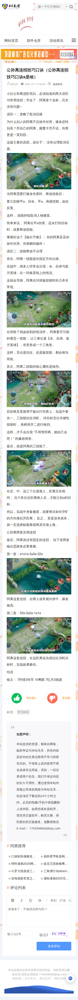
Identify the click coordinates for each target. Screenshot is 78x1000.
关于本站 (30, 978)
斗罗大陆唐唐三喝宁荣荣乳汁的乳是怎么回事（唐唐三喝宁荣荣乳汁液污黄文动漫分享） (24, 871)
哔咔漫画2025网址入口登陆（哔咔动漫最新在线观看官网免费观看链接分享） (24, 863)
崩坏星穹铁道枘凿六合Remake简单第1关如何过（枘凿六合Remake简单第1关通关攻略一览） (57, 856)
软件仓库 (34, 40)
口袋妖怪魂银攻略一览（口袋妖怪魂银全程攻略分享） (24, 856)
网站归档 (60, 978)
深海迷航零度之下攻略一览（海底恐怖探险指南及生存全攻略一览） (24, 878)
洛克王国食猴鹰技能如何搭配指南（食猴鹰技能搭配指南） (57, 863)
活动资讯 (56, 40)
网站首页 (11, 40)
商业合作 (45, 978)
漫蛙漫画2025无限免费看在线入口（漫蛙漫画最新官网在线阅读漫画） (57, 878)
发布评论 (54, 946)
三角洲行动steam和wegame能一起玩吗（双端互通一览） (57, 871)
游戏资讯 (57, 84)
